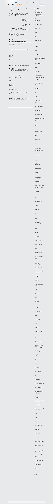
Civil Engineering (36, 96)
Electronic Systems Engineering (38, 168)
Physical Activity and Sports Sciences (38, 370)
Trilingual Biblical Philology (37, 465)
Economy (36, 160)
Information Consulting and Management (39, 267)
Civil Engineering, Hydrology (38, 100)
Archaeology (36, 49)
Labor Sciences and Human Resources (39, 286)
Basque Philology (36, 64)
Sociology (36, 417)
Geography (36, 219)
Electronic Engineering (37, 167)
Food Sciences (36, 208)
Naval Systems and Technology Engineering (39, 347)
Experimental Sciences (37, 196)
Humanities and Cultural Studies (38, 249)
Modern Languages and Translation (38, 332)
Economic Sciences (37, 155)
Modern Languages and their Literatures (39, 331)
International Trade (37, 280)
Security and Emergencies (37, 404)
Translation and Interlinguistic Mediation (39, 460)
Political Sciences (36, 382)
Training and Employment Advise (38, 457)
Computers (36, 125)
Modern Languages (37, 327)
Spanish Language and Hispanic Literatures (39, 424)
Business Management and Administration (39, 82)
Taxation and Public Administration (38, 437)
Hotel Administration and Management (39, 244)
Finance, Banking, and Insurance (38, 200)
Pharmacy (36, 363)
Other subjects (36, 355)
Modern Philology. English (37, 336)
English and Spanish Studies (38, 181)
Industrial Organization (37, 263)
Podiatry (35, 378)
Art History (36, 53)
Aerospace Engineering (37, 28)
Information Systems (37, 268)
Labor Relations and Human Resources (39, 283)
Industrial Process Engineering (38, 264)
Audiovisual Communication (38, 60)
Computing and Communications (38, 126)
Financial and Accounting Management (39, 201)
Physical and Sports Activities (38, 371)
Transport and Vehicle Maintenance (38, 464)
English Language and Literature (38, 182)
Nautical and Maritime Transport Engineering (39, 341)
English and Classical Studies (38, 178)
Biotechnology (36, 72)
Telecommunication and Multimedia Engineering (40, 441)
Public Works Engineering (37, 393)
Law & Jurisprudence (37, 293)
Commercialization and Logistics (38, 110)
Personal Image (36, 362)
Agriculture (36, 32)
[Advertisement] (15, 22)
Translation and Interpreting (38, 461)
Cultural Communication (37, 139)
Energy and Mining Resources (38, 171)
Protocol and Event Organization (38, 387)
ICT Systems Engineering (37, 253)
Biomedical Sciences (37, 71)
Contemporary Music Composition (38, 131)
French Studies (36, 213)
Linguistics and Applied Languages (38, 298)
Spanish (35, 421)
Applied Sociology (37, 45)
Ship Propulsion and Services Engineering (39, 408)
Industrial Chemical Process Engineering (39, 256)
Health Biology (36, 232)
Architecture (36, 50)
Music (35, 337)
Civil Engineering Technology (38, 97)
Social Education (36, 412)
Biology (35, 68)
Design (35, 143)
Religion (35, 396)
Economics (36, 156)
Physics (35, 375)
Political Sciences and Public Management (39, 383)
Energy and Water (36, 172)
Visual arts (36, 468)
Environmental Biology (37, 191)
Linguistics (36, 297)
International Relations (37, 279)
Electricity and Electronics (37, 163)
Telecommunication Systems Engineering (39, 445)
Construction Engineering (37, 130)
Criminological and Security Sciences (39, 134)
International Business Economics (38, 276)
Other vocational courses (37, 358)
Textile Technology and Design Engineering (39, 451)
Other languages (36, 354)
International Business (37, 275)
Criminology (36, 135)
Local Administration (37, 301)
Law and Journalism (37, 294)
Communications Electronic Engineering (39, 114)
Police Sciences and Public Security (38, 379)
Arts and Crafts (36, 54)
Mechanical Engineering (37, 319)
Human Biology (36, 245)
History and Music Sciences (38, 240)
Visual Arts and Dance (37, 469)
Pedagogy (36, 359)
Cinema (35, 92)
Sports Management (37, 429)
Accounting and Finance (37, 20)
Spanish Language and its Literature (38, 425)
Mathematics (36, 315)
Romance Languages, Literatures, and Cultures (40, 400)
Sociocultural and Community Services (39, 416)
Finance (35, 197)
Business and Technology (37, 79)
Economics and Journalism (37, 159)
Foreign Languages (37, 209)
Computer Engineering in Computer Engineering (40, 118)
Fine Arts (36, 204)
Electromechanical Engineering (38, 164)
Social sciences (36, 413)
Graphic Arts (36, 228)
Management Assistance (37, 302)
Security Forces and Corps (37, 405)
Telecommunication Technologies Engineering (39, 450)
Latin (35, 290)
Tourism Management (37, 456)
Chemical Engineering (37, 89)
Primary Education (15, 11)
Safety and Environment (37, 401)
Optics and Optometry (37, 350)
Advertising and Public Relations (38, 24)
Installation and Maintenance (38, 272)
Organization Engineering (37, 351)
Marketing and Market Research (38, 311)
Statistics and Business (37, 433)
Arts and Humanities (37, 57)
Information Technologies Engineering (39, 271)
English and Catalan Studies (38, 177)
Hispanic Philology (37, 236)
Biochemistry (36, 67)
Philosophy (36, 366)
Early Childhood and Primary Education (39, 150)
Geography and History (37, 222)
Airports (35, 36)
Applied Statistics (36, 46)
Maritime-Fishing (36, 307)
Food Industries (36, 205)
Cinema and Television (37, 93)
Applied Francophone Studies (38, 40)
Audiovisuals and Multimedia (38, 63)
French (35, 212)
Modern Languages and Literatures (38, 328)
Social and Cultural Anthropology (38, 409)
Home (9, 501)
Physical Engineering (37, 374)
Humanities (36, 248)
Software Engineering (37, 420)
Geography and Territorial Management (39, 223)
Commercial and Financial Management (39, 106)
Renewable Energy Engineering (38, 397)
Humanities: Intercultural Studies (38, 252)
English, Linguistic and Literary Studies (39, 187)
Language (36, 289)
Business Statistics (37, 88)
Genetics (36, 218)
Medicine (36, 323)
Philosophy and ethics (37, 367)
